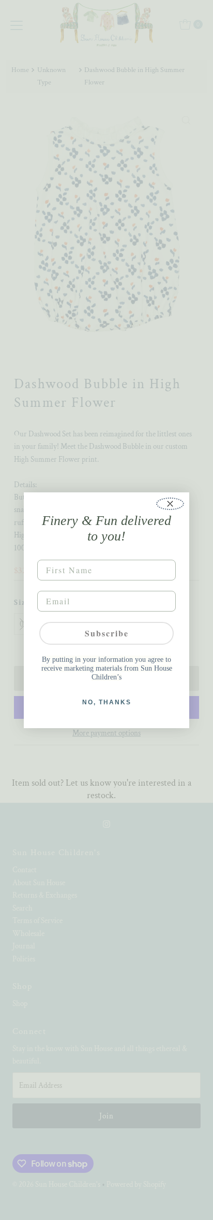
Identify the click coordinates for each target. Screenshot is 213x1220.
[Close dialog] (170, 504)
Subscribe (107, 633)
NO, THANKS (106, 702)
